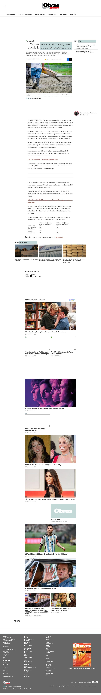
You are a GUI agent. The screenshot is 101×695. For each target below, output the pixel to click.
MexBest (48, 664)
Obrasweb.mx (96, 682)
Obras (5, 636)
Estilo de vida (49, 661)
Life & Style (27, 648)
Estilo (26, 649)
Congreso (5, 667)
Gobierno (5, 664)
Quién (47, 642)
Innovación (27, 669)
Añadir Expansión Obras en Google (53, 59)
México (5, 666)
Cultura (48, 652)
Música (26, 655)
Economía (5, 651)
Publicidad (51, 686)
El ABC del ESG (28, 670)
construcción (59, 237)
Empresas (5, 648)
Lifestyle (26, 643)
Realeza (48, 645)
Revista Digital (28, 645)
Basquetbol (27, 640)
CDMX (4, 669)
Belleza (47, 649)
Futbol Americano (29, 639)
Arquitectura (52, 14)
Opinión (5, 672)
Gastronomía (49, 666)
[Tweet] (70, 59)
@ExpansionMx (36, 98)
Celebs (47, 660)
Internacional (7, 652)
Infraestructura (40, 14)
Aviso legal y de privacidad (62, 686)
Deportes (26, 652)
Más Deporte (27, 642)
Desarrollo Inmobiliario (25, 14)
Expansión (73, 14)
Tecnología (6, 654)
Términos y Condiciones (84, 686)
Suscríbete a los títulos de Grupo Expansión (82, 668)
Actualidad (27, 676)
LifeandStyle (6, 660)
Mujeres (5, 658)
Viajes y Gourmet (28, 657)
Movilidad (27, 666)
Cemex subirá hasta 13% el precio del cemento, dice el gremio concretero (73, 260)
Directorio (94, 686)
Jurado (47, 675)
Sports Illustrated (8, 676)
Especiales (48, 639)
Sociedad (5, 673)
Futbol (26, 636)
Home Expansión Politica (9, 649)
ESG (4, 657)
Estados (5, 670)
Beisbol (26, 637)
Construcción (11, 14)
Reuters (32, 274)
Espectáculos (49, 643)
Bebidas (48, 667)
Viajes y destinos (50, 669)
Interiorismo (63, 14)
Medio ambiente (28, 661)
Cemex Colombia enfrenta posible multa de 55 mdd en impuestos (50, 259)
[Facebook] (68, 59)
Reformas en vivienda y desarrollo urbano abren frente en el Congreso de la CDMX (85, 46)
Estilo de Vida (49, 673)
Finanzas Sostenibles (30, 667)
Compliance (73, 686)
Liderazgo (48, 636)
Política (5, 663)
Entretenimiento (28, 651)
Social (26, 663)
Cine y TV (26, 654)
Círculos (48, 646)
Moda (47, 648)
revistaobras (93, 682)
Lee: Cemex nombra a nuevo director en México (43, 159)
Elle (47, 655)
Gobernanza (27, 664)
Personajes (49, 670)
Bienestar (48, 672)
